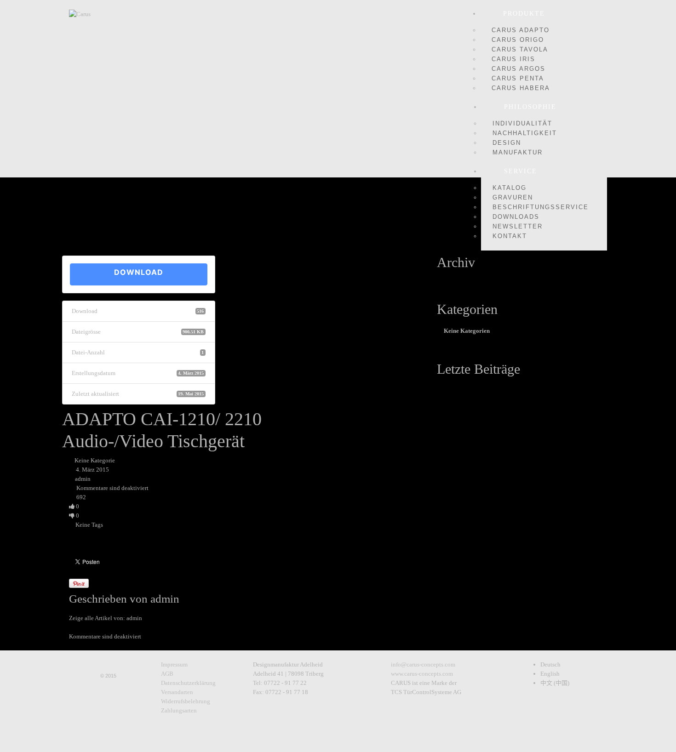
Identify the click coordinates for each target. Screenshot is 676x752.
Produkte (524, 13)
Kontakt (510, 236)
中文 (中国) (554, 682)
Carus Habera (521, 88)
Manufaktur (518, 152)
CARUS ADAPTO (521, 30)
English (550, 673)
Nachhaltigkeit (525, 133)
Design (507, 142)
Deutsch (550, 664)
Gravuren (513, 197)
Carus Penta (518, 78)
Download (138, 272)
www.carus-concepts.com (422, 673)
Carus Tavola (520, 49)
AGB (167, 673)
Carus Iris (513, 59)
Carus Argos (518, 68)
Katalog (510, 187)
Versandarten (177, 692)
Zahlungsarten (179, 710)
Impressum (174, 664)
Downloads (516, 216)
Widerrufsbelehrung (185, 701)
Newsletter (518, 226)
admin (83, 478)
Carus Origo (518, 39)
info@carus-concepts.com (423, 664)
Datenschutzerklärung (188, 682)
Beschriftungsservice (541, 207)
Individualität (522, 123)
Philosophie (530, 106)
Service (520, 171)
